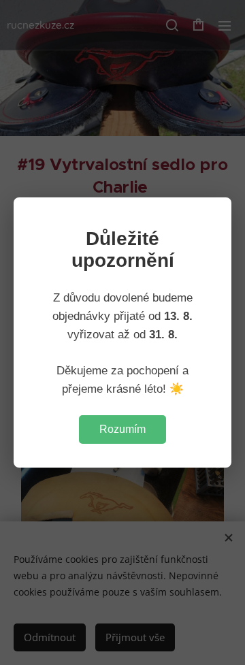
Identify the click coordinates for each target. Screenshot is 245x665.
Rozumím (122, 429)
